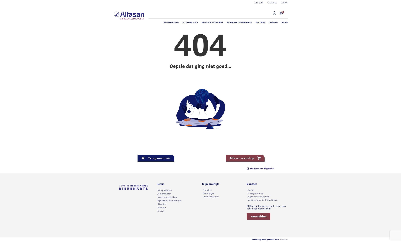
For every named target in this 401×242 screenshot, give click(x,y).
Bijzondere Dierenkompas (239, 22)
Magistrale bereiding (212, 22)
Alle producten (190, 22)
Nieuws (284, 22)
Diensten (273, 22)
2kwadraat (284, 239)
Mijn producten (171, 22)
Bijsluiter (260, 22)
